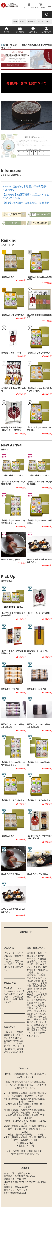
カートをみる (40, 7)
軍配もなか (31, 21)
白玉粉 (15, 21)
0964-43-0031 (21, 1187)
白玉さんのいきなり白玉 (37, 874)
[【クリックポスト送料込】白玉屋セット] (13, 635)
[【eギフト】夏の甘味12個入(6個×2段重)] (13, 466)
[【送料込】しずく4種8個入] (39, 337)
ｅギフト (48, 21)
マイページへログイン (29, 7)
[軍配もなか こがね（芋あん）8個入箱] (13, 709)
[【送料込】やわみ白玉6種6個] (39, 747)
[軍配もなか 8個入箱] (13, 673)
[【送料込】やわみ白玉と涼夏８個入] (39, 261)
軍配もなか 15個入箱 (36, 689)
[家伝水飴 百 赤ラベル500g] (39, 635)
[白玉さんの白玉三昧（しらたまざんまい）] (39, 544)
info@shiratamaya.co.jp (15, 1193)
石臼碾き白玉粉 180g (11, 353)
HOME (6, 32)
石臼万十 (40, 21)
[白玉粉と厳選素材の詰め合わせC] (39, 299)
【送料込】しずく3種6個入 (12, 315)
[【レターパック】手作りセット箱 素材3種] (39, 820)
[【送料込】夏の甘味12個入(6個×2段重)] (39, 466)
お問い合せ (33, 32)
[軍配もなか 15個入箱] (39, 673)
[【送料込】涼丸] (13, 261)
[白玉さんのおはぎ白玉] (13, 544)
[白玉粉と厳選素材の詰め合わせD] (13, 373)
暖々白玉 (23, 21)
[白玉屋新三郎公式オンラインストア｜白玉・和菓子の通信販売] (9, 7)
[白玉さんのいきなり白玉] (39, 858)
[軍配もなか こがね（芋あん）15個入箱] (39, 709)
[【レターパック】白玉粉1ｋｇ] (39, 597)
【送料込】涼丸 (7, 277)
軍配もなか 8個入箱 (10, 689)
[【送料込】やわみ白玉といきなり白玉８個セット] (13, 505)
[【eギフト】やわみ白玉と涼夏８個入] (39, 412)
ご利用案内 (20, 32)
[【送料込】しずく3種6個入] (13, 299)
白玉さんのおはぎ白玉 (10, 559)
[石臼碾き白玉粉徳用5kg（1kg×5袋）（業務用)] (13, 412)
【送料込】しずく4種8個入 (38, 353)
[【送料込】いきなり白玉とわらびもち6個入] (39, 373)
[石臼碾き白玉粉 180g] (13, 337)
